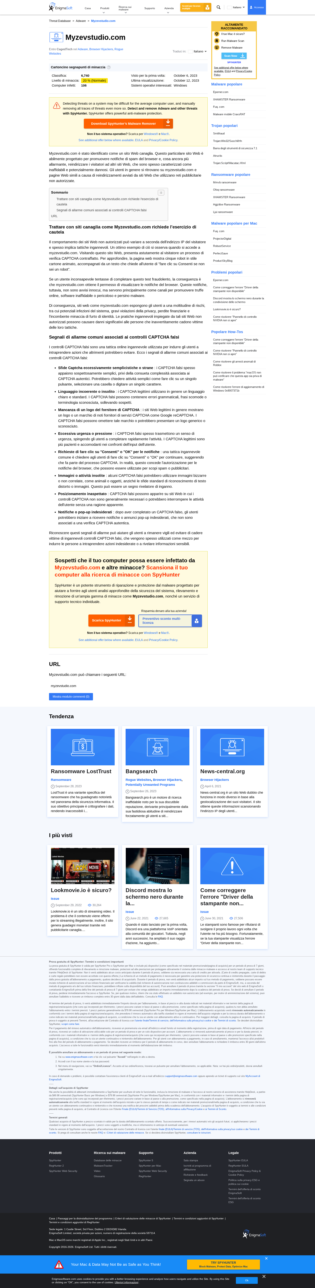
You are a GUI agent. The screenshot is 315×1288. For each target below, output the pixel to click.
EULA (139, 140)
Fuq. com (218, 106)
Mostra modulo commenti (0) (71, 696)
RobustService (222, 246)
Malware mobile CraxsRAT (229, 114)
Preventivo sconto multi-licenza (162, 621)
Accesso (259, 7)
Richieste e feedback (196, 1174)
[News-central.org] (232, 747)
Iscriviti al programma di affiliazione (197, 1167)
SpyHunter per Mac (150, 1165)
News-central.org (222, 771)
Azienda (169, 8)
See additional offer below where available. (106, 140)
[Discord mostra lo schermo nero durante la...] (157, 866)
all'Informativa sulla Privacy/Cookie (184, 1109)
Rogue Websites (138, 780)
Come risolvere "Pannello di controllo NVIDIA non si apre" (235, 318)
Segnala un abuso (194, 1180)
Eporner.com (220, 92)
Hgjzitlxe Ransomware (226, 204)
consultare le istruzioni (199, 1132)
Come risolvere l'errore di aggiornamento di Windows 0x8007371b (238, 389)
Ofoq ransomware (224, 189)
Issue (55, 898)
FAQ (160, 996)
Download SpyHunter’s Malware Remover (123, 123)
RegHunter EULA (238, 1165)
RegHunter (145, 1176)
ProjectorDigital (222, 238)
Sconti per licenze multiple (191, 7)
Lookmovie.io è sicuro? (227, 309)
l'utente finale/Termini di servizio (151, 1020)
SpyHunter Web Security (63, 1170)
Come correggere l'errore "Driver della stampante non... (226, 896)
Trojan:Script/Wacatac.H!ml (229, 163)
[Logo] (60, 7)
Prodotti (104, 8)
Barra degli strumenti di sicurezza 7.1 (235, 148)
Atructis (217, 155)
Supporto (149, 8)
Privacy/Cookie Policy (163, 140)
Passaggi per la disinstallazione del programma (85, 1218)
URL (54, 216)
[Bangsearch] (157, 747)
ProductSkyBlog (222, 260)
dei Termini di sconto (225, 1020)
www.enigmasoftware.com (79, 1057)
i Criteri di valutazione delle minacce (125, 1132)
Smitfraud (219, 133)
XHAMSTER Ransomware (229, 99)
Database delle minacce (108, 1160)
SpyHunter (55, 1160)
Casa (88, 8)
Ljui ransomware (223, 211)
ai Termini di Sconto (215, 1109)
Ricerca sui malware (125, 8)
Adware (81, 20)
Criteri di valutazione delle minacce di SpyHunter (143, 1218)
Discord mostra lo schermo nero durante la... (154, 896)
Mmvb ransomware (224, 182)
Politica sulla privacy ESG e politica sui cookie (244, 1182)
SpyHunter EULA (238, 1160)
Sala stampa (191, 1160)
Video (97, 1170)
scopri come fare (70, 1024)
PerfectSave (220, 253)
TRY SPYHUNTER (223, 1264)
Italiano (237, 7)
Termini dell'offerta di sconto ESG (244, 1200)
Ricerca (218, 7)
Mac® (165, 134)
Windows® (151, 134)
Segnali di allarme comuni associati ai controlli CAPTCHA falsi (102, 210)
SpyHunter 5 (146, 1160)
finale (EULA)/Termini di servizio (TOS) (179, 1129)
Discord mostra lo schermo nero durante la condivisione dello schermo (238, 300)
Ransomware (61, 780)
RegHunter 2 (56, 1165)
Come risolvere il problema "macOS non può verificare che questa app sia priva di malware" (237, 376)
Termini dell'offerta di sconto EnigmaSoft (244, 1191)
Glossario (99, 1176)
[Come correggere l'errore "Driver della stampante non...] (232, 866)
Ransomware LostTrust (81, 771)
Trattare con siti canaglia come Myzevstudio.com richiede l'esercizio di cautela (107, 201)
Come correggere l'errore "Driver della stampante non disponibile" (235, 289)
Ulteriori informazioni (126, 1282)
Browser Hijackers (101, 49)
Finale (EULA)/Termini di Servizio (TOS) (143, 1109)
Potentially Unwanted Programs (150, 785)
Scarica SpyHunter (106, 620)
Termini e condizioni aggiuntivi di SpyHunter (199, 1218)
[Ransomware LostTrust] (83, 747)
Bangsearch (141, 771)
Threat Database (60, 20)
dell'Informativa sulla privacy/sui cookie (190, 1020)
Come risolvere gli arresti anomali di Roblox (234, 363)
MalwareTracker (103, 1165)
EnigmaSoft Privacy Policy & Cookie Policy (244, 1172)
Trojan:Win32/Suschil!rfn (227, 140)
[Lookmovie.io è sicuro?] (83, 866)
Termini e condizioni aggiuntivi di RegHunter (74, 1222)
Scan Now (230, 55)
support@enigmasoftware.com (181, 1076)
